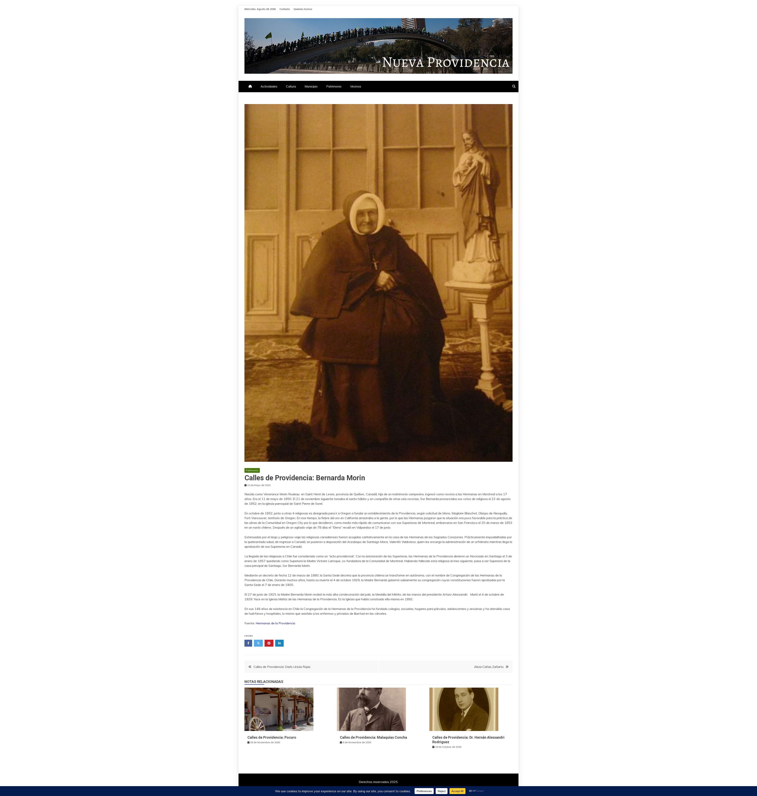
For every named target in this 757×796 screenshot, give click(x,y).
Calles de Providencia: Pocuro (271, 737)
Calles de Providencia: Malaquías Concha (373, 737)
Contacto (285, 8)
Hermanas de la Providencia (275, 623)
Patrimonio (333, 86)
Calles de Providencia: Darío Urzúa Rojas (282, 667)
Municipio (311, 86)
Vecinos (355, 86)
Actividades (269, 86)
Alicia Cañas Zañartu (488, 667)
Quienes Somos (303, 8)
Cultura (291, 86)
